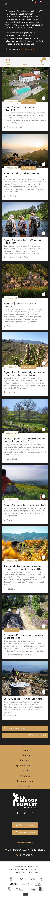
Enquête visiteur (25, 781)
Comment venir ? (26, 832)
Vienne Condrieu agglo (19, 889)
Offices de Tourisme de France (40, 879)
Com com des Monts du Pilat (11, 879)
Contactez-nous (28, 49)
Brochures (25, 776)
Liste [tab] (8, 65)
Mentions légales (16, 869)
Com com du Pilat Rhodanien (32, 879)
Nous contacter (26, 825)
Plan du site (31, 869)
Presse (37, 872)
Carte (26, 760)
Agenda (26, 750)
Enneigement (26, 765)
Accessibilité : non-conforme (25, 866)
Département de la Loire (13, 884)
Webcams (25, 771)
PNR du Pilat (10, 889)
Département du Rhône (21, 879)
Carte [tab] (24, 65)
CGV (40, 869)
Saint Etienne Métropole (38, 884)
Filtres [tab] (41, 65)
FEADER (31, 889)
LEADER (41, 889)
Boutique (26, 755)
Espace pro (24, 786)
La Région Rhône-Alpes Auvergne (26, 884)
